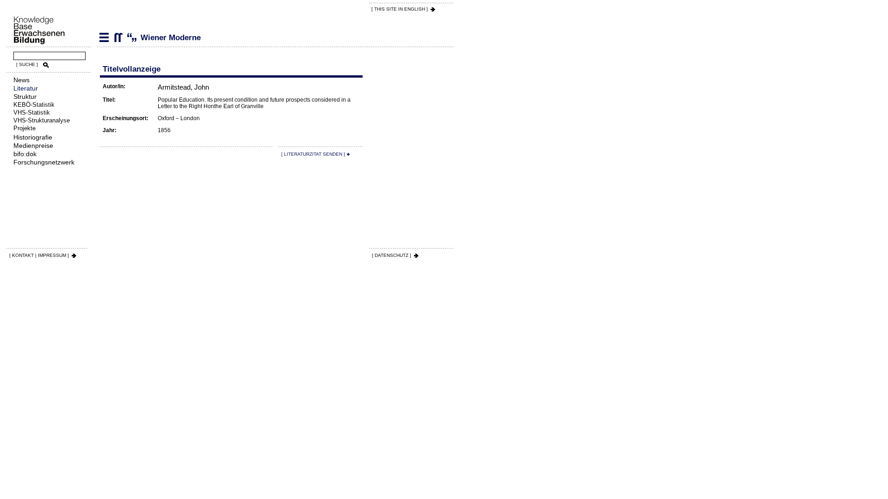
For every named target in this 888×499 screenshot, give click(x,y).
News (21, 80)
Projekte (24, 128)
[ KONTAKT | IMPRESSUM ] (39, 255)
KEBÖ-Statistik (34, 104)
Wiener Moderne (118, 37)
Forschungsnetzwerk (43, 162)
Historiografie (32, 137)
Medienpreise (33, 145)
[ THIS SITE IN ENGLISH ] (399, 9)
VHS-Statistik (31, 112)
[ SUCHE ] (27, 64)
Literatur (25, 88)
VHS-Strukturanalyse (41, 120)
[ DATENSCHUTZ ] (391, 255)
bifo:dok (25, 154)
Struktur (25, 96)
